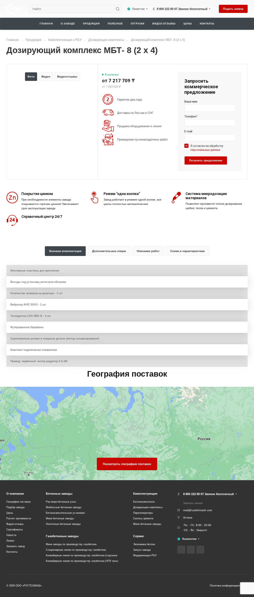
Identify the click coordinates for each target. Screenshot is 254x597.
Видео (45, 76)
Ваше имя (190, 101)
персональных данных (205, 149)
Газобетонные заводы (62, 536)
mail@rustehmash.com (197, 510)
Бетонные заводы (59, 493)
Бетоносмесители (144, 501)
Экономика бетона (144, 544)
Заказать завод (15, 546)
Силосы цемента (143, 518)
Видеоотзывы (67, 76)
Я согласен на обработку (206, 147)
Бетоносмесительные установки (65, 512)
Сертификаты (14, 529)
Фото (31, 76)
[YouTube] (191, 549)
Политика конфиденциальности (229, 585)
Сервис (138, 536)
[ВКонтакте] (181, 549)
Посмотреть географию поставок (127, 464)
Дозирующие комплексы (148, 507)
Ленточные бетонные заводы (63, 523)
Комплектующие (145, 493)
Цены (9, 512)
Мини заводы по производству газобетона (71, 544)
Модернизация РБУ (145, 555)
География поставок (18, 501)
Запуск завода (142, 549)
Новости (11, 535)
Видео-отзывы (14, 523)
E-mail (188, 131)
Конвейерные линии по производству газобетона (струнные (81, 555)
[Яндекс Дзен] (200, 549)
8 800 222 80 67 (182, 9)
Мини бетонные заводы (60, 518)
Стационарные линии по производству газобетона (76, 549)
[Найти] (119, 9)
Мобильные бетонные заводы (63, 507)
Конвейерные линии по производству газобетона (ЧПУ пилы (82, 560)
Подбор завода (15, 507)
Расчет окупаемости (18, 518)
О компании (15, 493)
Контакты (11, 551)
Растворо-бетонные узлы (61, 501)
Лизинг (10, 540)
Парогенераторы (143, 512)
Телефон (191, 116)
